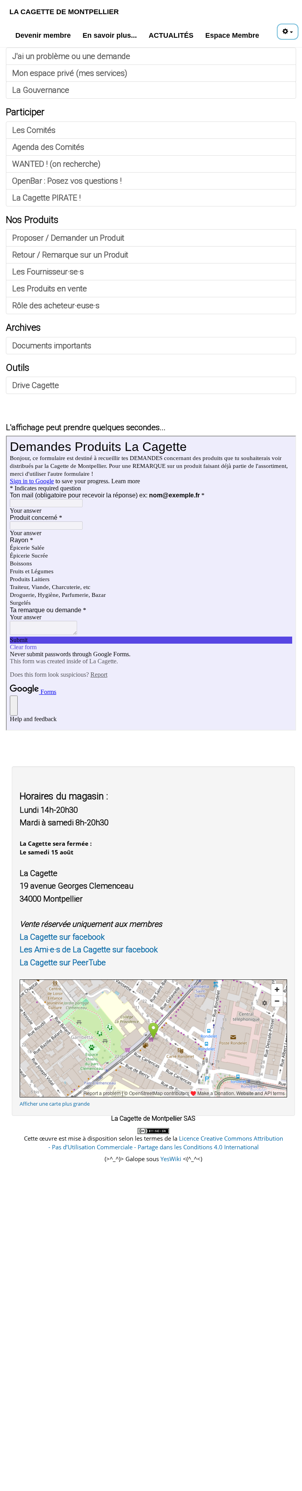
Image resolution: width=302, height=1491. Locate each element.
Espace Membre (232, 35)
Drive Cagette (35, 385)
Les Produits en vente (49, 288)
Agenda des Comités (48, 147)
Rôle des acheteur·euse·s (55, 305)
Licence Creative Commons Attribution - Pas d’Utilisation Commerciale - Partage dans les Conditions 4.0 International (165, 1142)
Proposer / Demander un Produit (68, 238)
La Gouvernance (40, 90)
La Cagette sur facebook (62, 937)
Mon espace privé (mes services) (69, 73)
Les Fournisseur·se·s (48, 271)
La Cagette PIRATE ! (46, 197)
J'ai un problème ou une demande (71, 56)
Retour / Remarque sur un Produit (70, 255)
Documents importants (51, 345)
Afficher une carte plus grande (55, 1103)
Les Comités (33, 130)
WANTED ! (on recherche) (56, 164)
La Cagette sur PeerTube (63, 962)
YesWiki (170, 1159)
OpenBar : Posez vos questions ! (67, 181)
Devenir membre (43, 35)
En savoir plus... (110, 35)
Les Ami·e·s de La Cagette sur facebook (89, 949)
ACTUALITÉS (171, 35)
